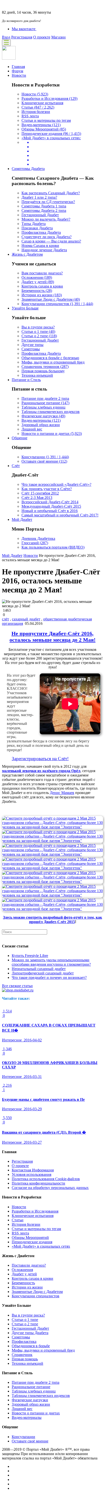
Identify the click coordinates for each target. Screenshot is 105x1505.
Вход (6, 37)
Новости (19, 75)
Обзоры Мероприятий (30, 1237)
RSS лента (30, 116)
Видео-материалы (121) (41, 125)
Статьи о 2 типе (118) (39, 336)
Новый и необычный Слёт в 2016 (49, 511)
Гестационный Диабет (40, 215)
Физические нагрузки (30, 1400)
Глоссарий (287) (34, 543)
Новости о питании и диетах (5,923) (51, 433)
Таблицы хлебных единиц (43, 407)
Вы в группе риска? (38, 327)
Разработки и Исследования (35, 1211)
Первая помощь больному (43, 371)
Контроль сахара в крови (42, 286)
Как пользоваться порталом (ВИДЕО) (52, 547)
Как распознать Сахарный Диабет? (50, 193)
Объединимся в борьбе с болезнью (50, 358)
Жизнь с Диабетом (27, 254)
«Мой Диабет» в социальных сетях (41, 1246)
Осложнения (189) (36, 277)
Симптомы (30, 349)
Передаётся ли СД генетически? (48, 202)
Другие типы (32, 345)
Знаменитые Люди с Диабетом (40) (50, 299)
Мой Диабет (22, 519)
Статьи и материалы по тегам (46, 120)
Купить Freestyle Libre (30, 955)
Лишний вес (31, 429)
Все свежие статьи (17, 986)
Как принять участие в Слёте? (46, 489)
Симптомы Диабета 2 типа (43, 210)
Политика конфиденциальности (38, 1183)
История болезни (35, 112)
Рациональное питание (31, 1387)
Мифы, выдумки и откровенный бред (52, 362)
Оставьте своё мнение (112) (44, 461)
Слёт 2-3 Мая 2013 (36, 497)
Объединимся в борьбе (31, 1346)
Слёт (16, 466)
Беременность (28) (36, 291)
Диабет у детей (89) (37, 282)
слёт (5, 619)
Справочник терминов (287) (45, 367)
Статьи (17, 1220)
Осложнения (22, 1270)
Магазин (58, 37)
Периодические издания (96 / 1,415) (51, 133)
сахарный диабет (26, 619)
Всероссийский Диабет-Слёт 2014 (49, 502)
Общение (19, 438)
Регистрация (21, 37)
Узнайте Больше (25, 308)
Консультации (23, 1437)
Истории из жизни (27, 1287)
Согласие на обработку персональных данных (50, 1188)
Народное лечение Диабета (44, 250)
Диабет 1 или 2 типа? (39, 197)
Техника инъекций (37, 375)
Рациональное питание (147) (45, 403)
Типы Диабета (33, 224)
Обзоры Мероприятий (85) (43, 129)
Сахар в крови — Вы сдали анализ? (51, 241)
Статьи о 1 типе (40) (38, 331)
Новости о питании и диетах (36, 1413)
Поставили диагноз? (29, 1265)
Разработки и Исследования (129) (49, 98)
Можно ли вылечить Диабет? (45, 219)
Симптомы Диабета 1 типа (43, 206)
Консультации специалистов (35, 1296)
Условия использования (31, 1174)
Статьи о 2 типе (25, 1324)
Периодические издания (32, 1242)
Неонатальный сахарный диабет (39, 969)
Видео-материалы (27, 1417)
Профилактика (24, 1341)
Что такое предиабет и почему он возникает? (49, 977)
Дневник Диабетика (38, 538)
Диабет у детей (24, 1274)
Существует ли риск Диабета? (46, 237)
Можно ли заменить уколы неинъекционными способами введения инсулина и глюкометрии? (51, 962)
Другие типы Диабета (30, 1333)
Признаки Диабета (37, 228)
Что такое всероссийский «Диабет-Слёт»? (56, 484)
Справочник (22, 1355)
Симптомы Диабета (28, 169)
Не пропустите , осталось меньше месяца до (52, 636)
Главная (18, 67)
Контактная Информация (33, 1170)
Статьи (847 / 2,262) (37, 107)
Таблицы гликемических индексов (50, 412)
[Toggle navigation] (6, 42)
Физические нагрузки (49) (43, 416)
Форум (17, 71)
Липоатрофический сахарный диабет (43, 973)
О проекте (41, 37)
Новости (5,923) (34, 94)
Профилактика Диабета (41, 232)
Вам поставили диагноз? (42, 273)
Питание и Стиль (26, 380)
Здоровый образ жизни (40, 425)
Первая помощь (25, 1359)
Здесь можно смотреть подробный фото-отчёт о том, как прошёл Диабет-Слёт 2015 (52, 919)
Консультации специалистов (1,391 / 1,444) (57, 304)
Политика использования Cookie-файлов (46, 1179)
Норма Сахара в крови (40, 245)
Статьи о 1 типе (25, 1320)
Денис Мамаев (62, 793)
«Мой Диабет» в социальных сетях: (51, 138)
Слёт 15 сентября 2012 (40, 493)
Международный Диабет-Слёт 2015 (51, 506)
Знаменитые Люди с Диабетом (37, 1292)
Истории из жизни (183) (41, 295)
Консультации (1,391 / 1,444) (45, 457)
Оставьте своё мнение (30, 1441)
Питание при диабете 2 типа (45, 398)
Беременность (23, 1283)
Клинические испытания (42, 103)
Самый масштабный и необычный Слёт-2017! (59, 515)
